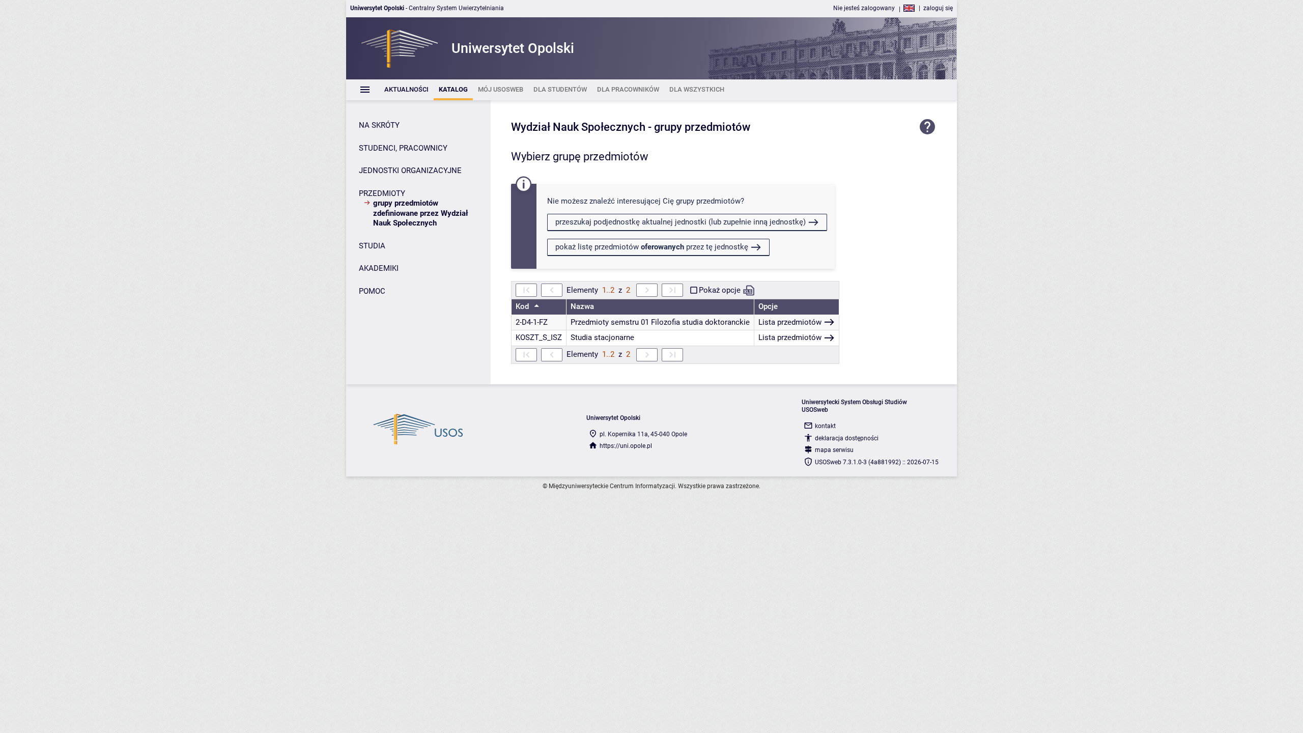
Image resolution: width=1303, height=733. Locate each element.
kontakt (825, 426)
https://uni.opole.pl (626, 445)
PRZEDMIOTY (382, 193)
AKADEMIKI (379, 268)
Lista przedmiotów (790, 322)
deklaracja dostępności (847, 438)
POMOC (372, 291)
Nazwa (582, 306)
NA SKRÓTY (379, 125)
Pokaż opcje (720, 290)
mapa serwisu (834, 450)
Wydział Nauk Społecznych (578, 127)
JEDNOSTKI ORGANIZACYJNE (410, 170)
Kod (523, 306)
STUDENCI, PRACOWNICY (403, 148)
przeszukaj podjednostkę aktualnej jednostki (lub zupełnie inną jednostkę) (680, 222)
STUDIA (372, 245)
